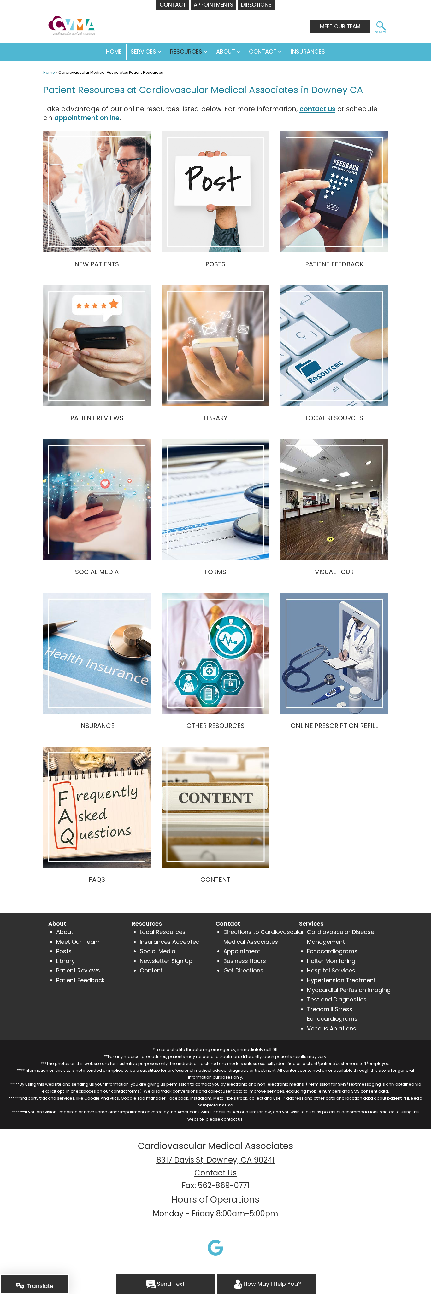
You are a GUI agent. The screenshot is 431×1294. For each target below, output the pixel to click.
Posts (64, 951)
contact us (317, 108)
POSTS (215, 264)
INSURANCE (97, 725)
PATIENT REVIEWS (96, 418)
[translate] (34, 1285)
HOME (114, 51)
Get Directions (243, 970)
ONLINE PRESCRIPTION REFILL (334, 725)
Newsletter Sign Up (166, 961)
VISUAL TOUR (334, 571)
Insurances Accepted (170, 942)
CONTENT (215, 879)
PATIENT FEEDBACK (334, 264)
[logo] (69, 22)
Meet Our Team (78, 942)
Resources (186, 51)
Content (151, 970)
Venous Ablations (331, 1028)
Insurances (308, 51)
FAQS (97, 879)
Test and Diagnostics (337, 999)
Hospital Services (331, 970)
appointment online (87, 117)
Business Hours (244, 961)
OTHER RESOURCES (215, 725)
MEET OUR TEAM (340, 26)
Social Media (157, 951)
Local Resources (163, 932)
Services (143, 51)
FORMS (215, 571)
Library (65, 961)
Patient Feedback (80, 980)
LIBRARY (215, 418)
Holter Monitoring (331, 961)
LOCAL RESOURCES (334, 418)
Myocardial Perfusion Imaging (349, 990)
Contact (263, 51)
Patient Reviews (78, 970)
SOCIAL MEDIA (97, 571)
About (225, 51)
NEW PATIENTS (96, 264)
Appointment (241, 951)
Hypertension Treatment (341, 980)
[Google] (215, 1247)
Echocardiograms (332, 951)
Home (49, 72)
